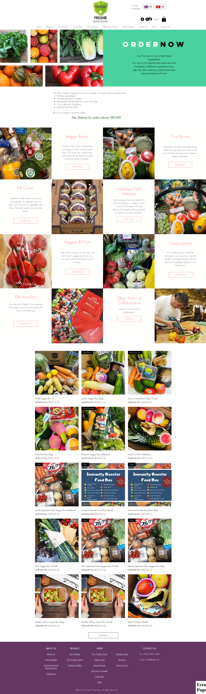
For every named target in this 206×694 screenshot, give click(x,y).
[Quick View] (57, 373)
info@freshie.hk (152, 659)
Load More (103, 635)
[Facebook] (142, 19)
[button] (164, 19)
